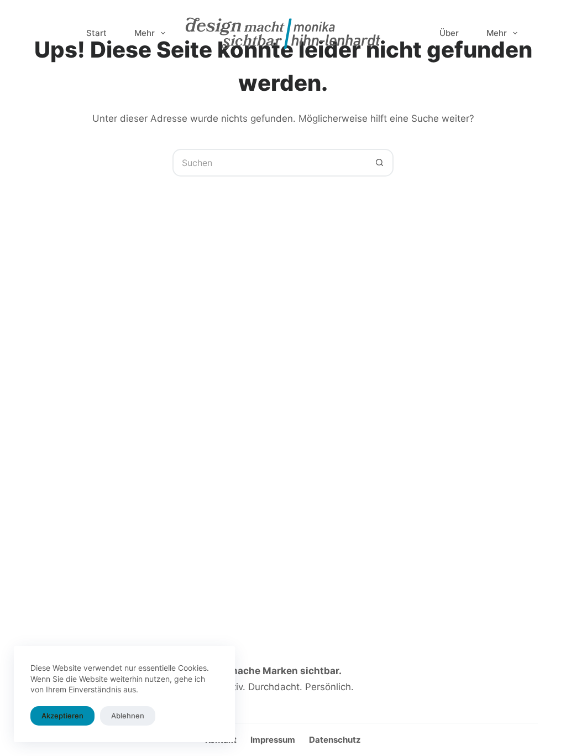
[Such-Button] (380, 163)
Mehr (144, 33)
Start (96, 33)
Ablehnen (127, 715)
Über (449, 33)
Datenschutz (335, 739)
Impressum (272, 739)
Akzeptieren (62, 715)
